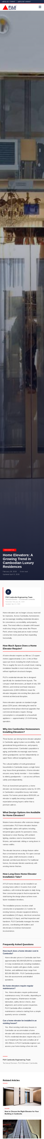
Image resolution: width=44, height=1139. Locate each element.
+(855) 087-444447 (24, 2)
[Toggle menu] (40, 7)
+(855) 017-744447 (8, 2)
